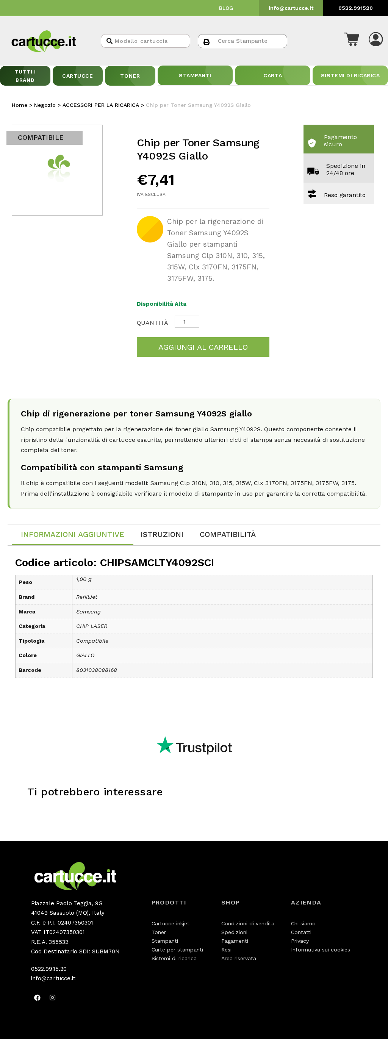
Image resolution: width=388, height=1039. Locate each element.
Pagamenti (234, 941)
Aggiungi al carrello (203, 347)
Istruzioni (162, 534)
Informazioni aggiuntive (72, 534)
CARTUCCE (77, 76)
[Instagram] (52, 997)
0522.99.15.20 (49, 968)
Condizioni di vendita (247, 923)
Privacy (300, 941)
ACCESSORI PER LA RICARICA (101, 105)
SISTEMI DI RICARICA (350, 75)
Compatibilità (228, 534)
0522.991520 (355, 8)
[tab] (72, 534)
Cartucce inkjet (170, 923)
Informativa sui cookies (320, 950)
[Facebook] (37, 997)
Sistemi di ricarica (174, 958)
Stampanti (165, 941)
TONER (130, 76)
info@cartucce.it (291, 8)
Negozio (45, 105)
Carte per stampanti (177, 950)
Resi (226, 950)
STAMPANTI (195, 75)
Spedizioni (234, 932)
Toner (159, 932)
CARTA (272, 75)
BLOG (226, 8)
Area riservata (238, 958)
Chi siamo (303, 923)
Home (19, 105)
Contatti (301, 932)
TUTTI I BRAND (25, 76)
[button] (351, 41)
